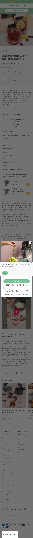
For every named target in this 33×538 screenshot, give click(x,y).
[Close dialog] (30, 243)
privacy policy (26, 294)
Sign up (16, 281)
